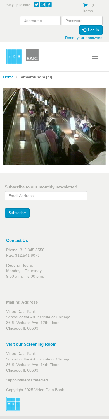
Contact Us (17, 240)
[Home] (14, 56)
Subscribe (17, 212)
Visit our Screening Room (31, 344)
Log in (93, 30)
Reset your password (84, 37)
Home (8, 77)
